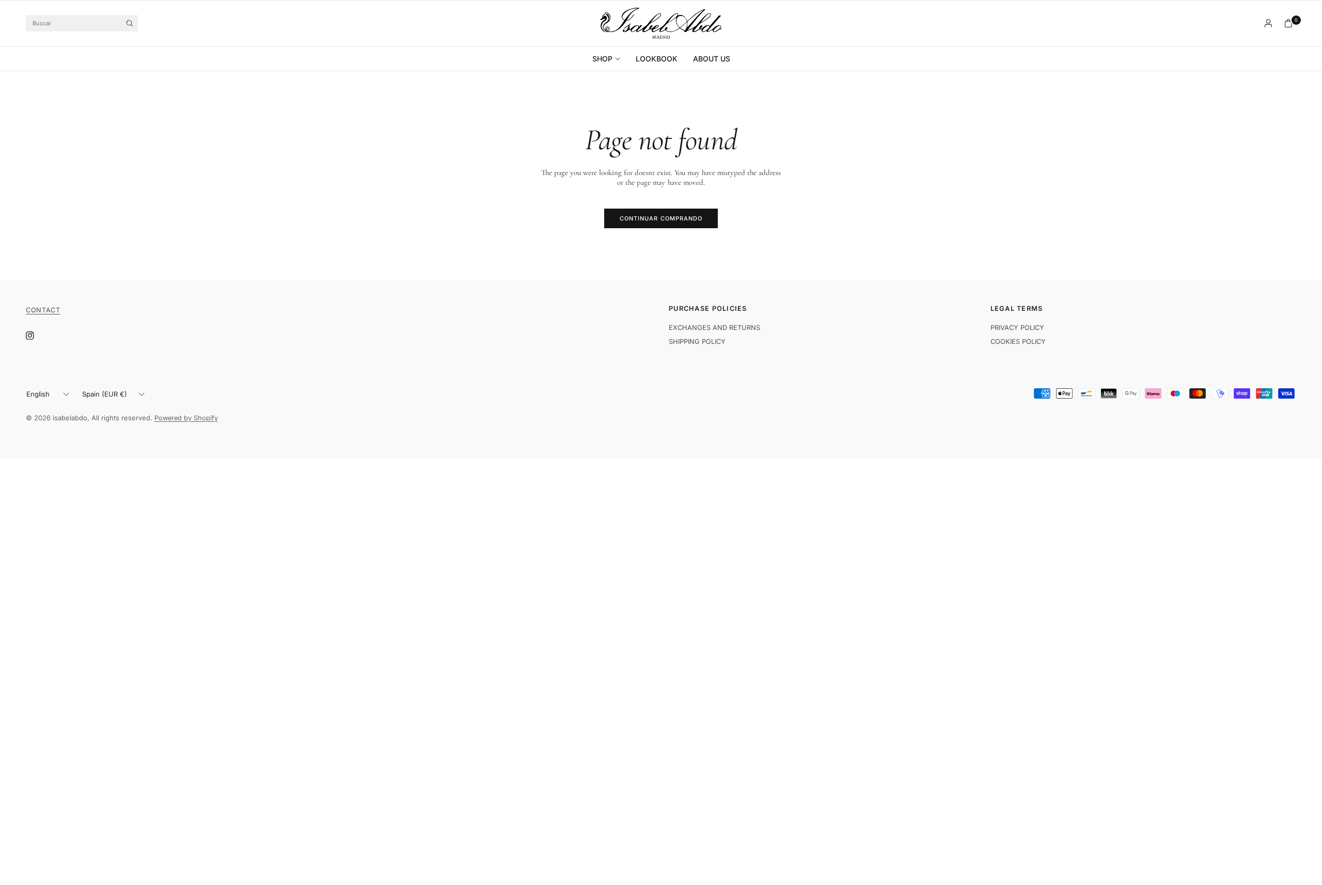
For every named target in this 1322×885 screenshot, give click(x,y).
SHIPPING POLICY (697, 341)
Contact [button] (43, 310)
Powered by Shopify (186, 418)
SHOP (602, 58)
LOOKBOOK (657, 58)
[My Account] (1268, 23)
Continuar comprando (661, 218)
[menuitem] (610, 59)
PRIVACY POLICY (1017, 327)
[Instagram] (37, 335)
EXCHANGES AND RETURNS (714, 327)
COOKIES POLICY (1018, 341)
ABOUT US (711, 58)
